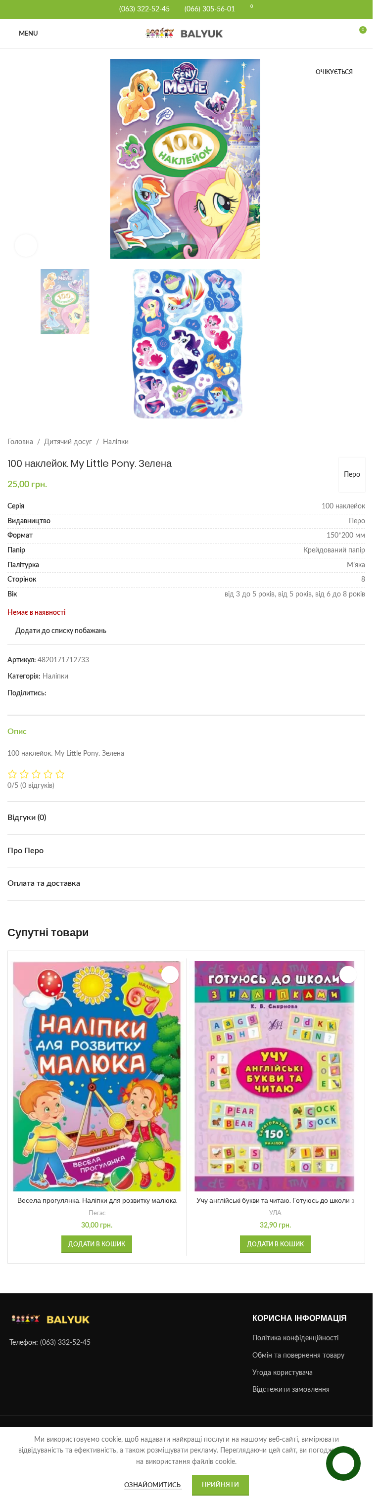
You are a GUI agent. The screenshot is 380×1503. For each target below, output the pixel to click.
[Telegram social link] (64, 686)
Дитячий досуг (68, 434)
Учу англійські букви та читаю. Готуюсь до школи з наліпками (275, 1198)
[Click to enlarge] (26, 241)
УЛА (275, 1205)
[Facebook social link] (52, 686)
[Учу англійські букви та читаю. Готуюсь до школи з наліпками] (275, 1069)
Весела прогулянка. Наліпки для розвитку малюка (97, 1193)
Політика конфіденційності (295, 1330)
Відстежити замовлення (291, 1382)
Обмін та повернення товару (298, 1348)
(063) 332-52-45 (65, 1335)
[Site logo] (186, 33)
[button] (17, 160)
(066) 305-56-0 (208, 9)
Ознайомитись (153, 1485)
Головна (20, 434)
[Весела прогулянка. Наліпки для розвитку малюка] (97, 1069)
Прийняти (220, 1485)
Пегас (97, 1205)
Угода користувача (282, 1365)
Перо (352, 467)
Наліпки (116, 434)
